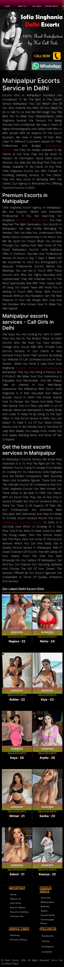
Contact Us (16, 916)
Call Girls (37, 6)
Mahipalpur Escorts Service (22, 522)
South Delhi (48, 915)
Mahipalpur (47, 902)
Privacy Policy (18, 939)
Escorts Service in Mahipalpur (38, 368)
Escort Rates (52, 6)
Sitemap (15, 935)
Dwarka (45, 906)
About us (22, 6)
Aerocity (46, 897)
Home (7, 6)
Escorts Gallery (19, 912)
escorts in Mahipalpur (32, 220)
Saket (44, 911)
